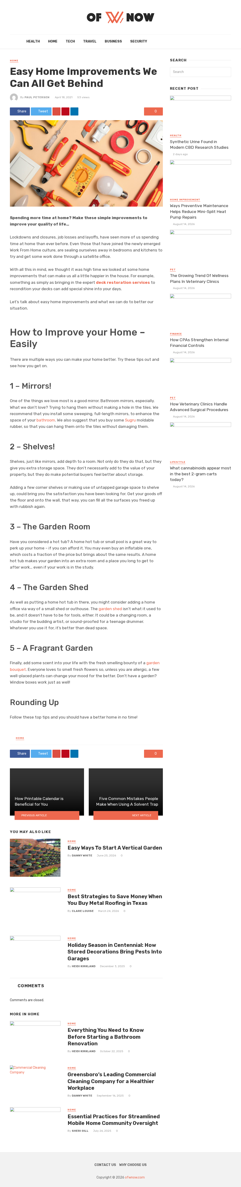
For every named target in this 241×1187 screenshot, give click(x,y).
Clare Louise (83, 911)
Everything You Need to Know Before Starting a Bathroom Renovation (106, 1037)
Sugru (130, 420)
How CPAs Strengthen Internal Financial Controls (199, 342)
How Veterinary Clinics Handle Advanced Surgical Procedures (199, 407)
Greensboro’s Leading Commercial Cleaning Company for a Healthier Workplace (112, 1081)
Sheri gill (80, 1130)
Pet (173, 269)
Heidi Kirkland (84, 966)
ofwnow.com (135, 1177)
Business (113, 41)
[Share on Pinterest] (65, 111)
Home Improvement (185, 199)
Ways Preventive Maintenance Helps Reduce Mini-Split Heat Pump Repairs (199, 211)
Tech (70, 41)
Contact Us (105, 1165)
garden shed (110, 608)
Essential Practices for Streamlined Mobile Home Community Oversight (114, 1120)
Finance (176, 333)
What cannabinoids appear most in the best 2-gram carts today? (200, 474)
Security (138, 41)
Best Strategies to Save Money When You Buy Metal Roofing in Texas (115, 899)
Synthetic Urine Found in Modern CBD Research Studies (199, 144)
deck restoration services (123, 282)
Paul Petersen (36, 97)
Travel (89, 41)
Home (52, 41)
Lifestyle (177, 462)
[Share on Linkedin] (74, 111)
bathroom (45, 420)
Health (33, 41)
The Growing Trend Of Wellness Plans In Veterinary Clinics (199, 278)
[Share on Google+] (56, 111)
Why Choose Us (133, 1165)
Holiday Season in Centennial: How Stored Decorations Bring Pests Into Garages (115, 952)
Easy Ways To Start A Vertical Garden (115, 848)
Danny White (82, 855)
